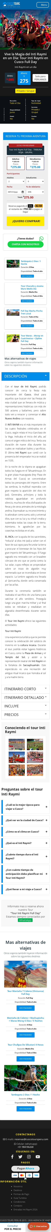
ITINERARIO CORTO (20, 688)
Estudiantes (31, 177)
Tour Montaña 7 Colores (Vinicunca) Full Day (25, 992)
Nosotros (18, 1186)
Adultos (10, 177)
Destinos (18, 1190)
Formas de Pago (21, 1194)
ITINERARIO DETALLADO (24, 697)
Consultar (12, 1227)
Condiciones (19, 1201)
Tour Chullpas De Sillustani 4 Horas (25, 1044)
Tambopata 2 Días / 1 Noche (25, 1094)
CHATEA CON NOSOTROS (25, 244)
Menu (44, 4)
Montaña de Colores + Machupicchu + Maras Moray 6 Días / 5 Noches (25, 1019)
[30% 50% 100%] (35, 191)
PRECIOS (11, 714)
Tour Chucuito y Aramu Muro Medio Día (32, 287)
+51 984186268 (25, 1147)
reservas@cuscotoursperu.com (31, 1139)
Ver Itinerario (27, 353)
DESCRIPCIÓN (15, 376)
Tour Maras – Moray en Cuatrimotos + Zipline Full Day (32, 338)
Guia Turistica (20, 1197)
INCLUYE (11, 706)
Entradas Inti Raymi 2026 (26, 1209)
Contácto (18, 1205)
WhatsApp (25, 920)
